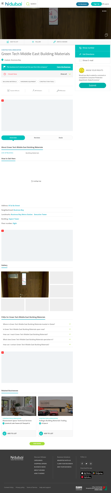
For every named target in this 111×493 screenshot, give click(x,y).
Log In (106, 4)
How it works (39, 473)
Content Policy (9, 487)
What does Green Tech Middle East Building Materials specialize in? (28, 339)
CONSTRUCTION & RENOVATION (12, 418)
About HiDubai (39, 470)
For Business (82, 4)
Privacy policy (20, 487)
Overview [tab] (13, 138)
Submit (92, 85)
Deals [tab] (61, 138)
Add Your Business (64, 466)
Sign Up (96, 4)
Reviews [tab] (37, 138)
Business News (40, 466)
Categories (38, 460)
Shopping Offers (40, 463)
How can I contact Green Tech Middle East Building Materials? (26, 344)
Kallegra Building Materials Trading (52, 420)
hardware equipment (28, 82)
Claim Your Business (65, 463)
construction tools (46, 82)
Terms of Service (32, 487)
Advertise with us (64, 460)
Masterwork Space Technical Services (17, 420)
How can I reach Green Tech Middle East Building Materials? (25, 334)
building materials (10, 82)
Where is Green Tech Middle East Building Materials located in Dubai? (29, 324)
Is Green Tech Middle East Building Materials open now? (24, 329)
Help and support (45, 487)
